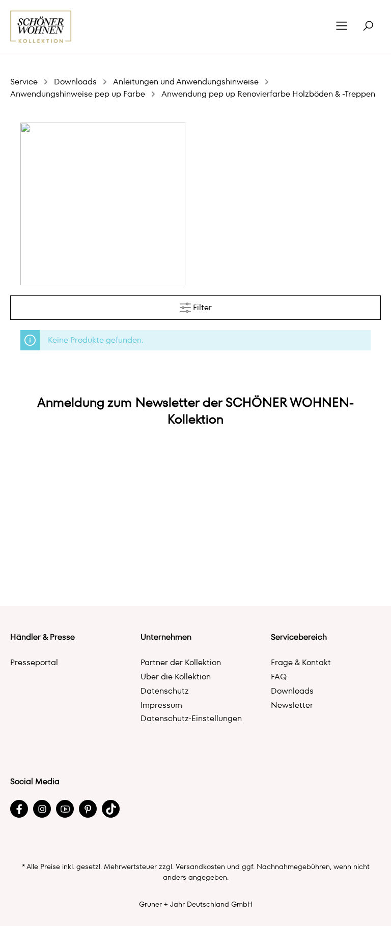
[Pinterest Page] (88, 809)
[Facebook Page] (19, 809)
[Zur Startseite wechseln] (41, 26)
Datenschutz (165, 691)
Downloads (292, 691)
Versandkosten (200, 866)
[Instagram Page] (42, 809)
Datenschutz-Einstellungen (191, 718)
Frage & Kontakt (301, 662)
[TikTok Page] (111, 809)
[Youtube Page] (65, 809)
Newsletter (292, 705)
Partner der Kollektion (181, 662)
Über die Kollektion (176, 676)
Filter (201, 307)
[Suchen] (368, 26)
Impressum (161, 705)
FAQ (279, 676)
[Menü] (341, 26)
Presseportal (34, 662)
